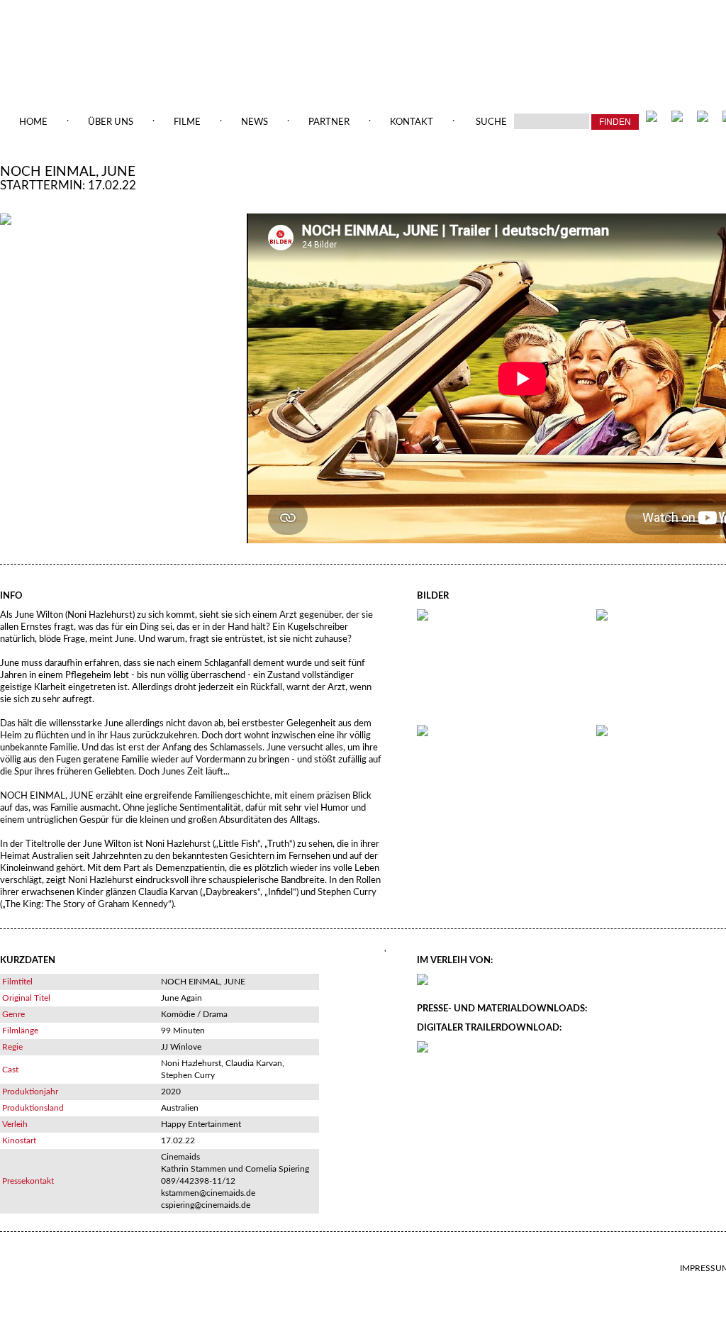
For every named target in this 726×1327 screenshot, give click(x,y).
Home (33, 122)
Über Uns (110, 122)
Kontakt (411, 122)
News (254, 122)
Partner (329, 122)
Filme (187, 122)
